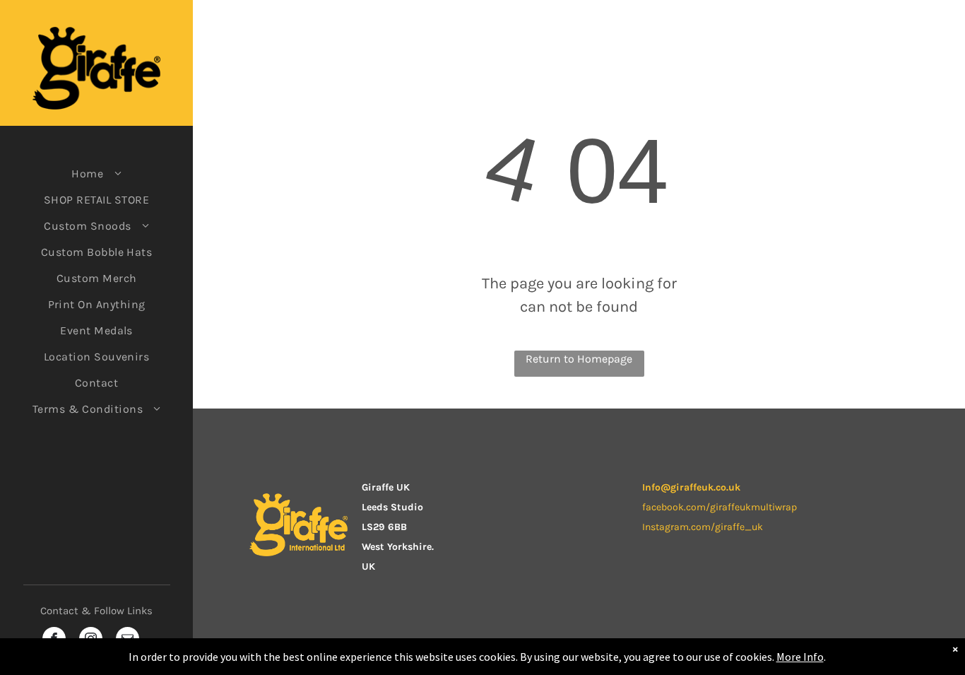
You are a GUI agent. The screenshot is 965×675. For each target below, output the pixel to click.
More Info (800, 657)
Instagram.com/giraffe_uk (702, 527)
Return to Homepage (579, 358)
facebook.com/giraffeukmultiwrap (719, 507)
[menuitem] (96, 173)
